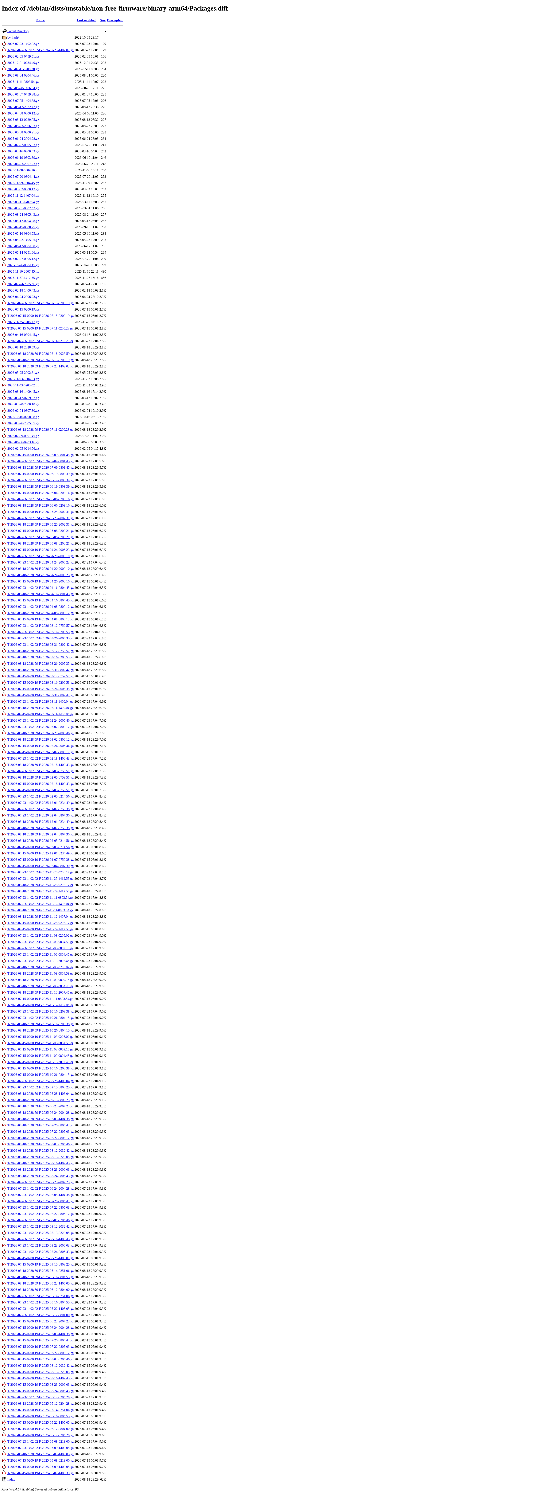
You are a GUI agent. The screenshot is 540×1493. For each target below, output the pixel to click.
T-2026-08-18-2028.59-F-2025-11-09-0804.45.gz (40, 986)
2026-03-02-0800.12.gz (23, 189)
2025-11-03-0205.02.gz (23, 385)
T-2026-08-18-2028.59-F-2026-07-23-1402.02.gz (40, 366)
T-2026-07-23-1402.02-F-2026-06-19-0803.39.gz (40, 480)
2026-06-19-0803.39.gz (23, 157)
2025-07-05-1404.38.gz (23, 100)
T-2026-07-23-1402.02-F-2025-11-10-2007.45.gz (40, 961)
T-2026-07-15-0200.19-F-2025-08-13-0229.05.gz (40, 1372)
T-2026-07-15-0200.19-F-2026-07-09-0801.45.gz (40, 455)
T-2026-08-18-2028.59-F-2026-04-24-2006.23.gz (40, 575)
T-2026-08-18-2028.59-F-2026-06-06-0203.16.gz (40, 505)
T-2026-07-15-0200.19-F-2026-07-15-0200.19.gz (40, 315)
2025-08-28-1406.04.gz (23, 88)
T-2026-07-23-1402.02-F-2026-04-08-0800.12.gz (40, 606)
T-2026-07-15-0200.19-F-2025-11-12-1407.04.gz (40, 1005)
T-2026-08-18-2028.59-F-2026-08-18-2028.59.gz (40, 353)
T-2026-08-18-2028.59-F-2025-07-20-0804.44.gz (40, 1125)
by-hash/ (13, 37)
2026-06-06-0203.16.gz (23, 442)
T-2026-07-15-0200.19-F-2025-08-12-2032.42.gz (40, 1365)
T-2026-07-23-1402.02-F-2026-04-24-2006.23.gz (40, 562)
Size (103, 20)
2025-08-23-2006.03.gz (23, 126)
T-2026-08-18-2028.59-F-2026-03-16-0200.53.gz (40, 657)
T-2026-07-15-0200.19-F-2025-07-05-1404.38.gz (40, 1334)
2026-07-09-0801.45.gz (23, 436)
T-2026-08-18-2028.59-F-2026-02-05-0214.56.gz (40, 840)
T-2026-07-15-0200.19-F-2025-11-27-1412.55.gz (40, 929)
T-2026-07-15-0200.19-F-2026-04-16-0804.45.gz (40, 600)
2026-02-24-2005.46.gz (23, 284)
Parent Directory (18, 31)
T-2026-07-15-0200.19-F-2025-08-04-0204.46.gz (40, 1359)
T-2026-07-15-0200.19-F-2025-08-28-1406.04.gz (40, 1258)
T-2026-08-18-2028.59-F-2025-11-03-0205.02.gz (40, 967)
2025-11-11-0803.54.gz (23, 81)
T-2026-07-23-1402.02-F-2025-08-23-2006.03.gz (40, 1245)
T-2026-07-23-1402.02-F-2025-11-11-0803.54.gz (40, 897)
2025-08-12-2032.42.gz (23, 107)
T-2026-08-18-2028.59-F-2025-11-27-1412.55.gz (40, 891)
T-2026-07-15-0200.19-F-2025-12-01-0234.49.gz (40, 853)
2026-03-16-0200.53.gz (23, 151)
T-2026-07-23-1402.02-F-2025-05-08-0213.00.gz (40, 1441)
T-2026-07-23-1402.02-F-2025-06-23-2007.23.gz (40, 1182)
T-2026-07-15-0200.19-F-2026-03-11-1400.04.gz (40, 714)
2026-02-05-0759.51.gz (23, 56)
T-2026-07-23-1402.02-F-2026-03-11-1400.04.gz (40, 701)
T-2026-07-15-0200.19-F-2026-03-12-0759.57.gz (40, 676)
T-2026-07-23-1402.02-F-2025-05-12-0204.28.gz (40, 1397)
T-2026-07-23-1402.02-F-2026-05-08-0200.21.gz (40, 537)
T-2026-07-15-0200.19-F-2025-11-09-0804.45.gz (40, 1055)
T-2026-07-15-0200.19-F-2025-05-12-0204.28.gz (40, 1435)
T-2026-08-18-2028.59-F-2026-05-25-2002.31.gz (40, 524)
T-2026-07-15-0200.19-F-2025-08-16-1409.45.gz (40, 1378)
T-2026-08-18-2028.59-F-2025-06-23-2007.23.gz (40, 1106)
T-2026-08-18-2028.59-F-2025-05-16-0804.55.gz (40, 1277)
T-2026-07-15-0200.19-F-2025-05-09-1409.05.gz (40, 1467)
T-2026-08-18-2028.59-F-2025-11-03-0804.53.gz (40, 973)
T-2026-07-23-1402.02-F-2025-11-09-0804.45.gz (40, 954)
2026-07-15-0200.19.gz (23, 309)
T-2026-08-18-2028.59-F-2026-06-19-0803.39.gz (40, 486)
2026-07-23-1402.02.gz (23, 44)
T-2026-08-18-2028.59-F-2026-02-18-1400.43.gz (40, 765)
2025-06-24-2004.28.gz (23, 138)
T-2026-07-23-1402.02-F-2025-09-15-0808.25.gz (40, 1087)
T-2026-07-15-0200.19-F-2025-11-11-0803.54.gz (40, 999)
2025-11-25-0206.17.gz (23, 322)
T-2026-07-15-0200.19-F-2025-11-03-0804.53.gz (40, 1043)
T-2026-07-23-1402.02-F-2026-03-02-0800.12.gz (40, 727)
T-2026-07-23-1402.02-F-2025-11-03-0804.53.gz (40, 942)
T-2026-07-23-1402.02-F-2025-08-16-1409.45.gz (40, 1239)
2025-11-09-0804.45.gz (23, 183)
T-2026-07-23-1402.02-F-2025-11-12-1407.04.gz (40, 904)
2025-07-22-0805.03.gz (23, 145)
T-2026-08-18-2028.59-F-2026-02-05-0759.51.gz (40, 777)
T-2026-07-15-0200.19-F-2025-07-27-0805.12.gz (40, 1353)
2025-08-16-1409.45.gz (23, 391)
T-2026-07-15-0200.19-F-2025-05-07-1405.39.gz (40, 1473)
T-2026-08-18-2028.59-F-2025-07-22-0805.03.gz (40, 1131)
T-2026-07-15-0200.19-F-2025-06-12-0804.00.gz (40, 1429)
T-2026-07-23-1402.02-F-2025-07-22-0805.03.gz (40, 1207)
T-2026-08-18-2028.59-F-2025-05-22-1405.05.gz (40, 1283)
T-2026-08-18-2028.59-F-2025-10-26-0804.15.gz (40, 1030)
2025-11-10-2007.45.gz (23, 271)
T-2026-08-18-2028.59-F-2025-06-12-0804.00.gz (40, 1289)
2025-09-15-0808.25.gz (23, 227)
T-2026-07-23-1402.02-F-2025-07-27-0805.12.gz (40, 1214)
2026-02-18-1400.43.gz (23, 290)
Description (115, 20)
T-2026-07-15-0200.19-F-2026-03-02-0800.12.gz (40, 752)
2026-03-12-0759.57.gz (23, 398)
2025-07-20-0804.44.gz (23, 176)
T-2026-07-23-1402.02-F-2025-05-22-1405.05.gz (40, 1308)
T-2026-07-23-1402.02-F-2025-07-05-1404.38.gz (40, 1195)
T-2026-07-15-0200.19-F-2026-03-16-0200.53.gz (40, 682)
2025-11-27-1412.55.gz (23, 278)
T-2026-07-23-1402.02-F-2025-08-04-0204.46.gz (40, 1220)
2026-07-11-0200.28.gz (23, 69)
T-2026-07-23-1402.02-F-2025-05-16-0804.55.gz (40, 1302)
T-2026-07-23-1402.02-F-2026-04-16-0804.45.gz (40, 587)
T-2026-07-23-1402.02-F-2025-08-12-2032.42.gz (40, 1226)
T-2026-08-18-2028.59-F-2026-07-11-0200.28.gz (40, 429)
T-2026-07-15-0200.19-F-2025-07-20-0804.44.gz (40, 1340)
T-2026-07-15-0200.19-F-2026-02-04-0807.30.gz (40, 866)
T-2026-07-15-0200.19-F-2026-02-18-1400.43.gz (40, 784)
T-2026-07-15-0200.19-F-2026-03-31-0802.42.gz (40, 695)
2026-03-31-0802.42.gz (23, 208)
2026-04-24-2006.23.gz (23, 297)
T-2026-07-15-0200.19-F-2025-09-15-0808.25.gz (40, 1264)
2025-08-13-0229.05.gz (23, 119)
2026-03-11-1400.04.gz (23, 202)
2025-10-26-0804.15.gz (23, 265)
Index (11, 1479)
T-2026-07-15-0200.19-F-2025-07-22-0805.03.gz (40, 1346)
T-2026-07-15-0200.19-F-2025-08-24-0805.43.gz (40, 1391)
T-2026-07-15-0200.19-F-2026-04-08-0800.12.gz (40, 619)
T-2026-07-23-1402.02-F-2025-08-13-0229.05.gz (40, 1233)
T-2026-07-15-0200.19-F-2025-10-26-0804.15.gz (40, 1074)
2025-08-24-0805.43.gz (23, 214)
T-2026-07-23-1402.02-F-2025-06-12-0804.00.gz (40, 1315)
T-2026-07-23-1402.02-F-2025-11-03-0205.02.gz (40, 935)
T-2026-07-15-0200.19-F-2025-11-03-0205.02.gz (40, 1036)
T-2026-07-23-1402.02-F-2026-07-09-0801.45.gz (40, 461)
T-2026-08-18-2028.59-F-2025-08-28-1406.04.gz (40, 1093)
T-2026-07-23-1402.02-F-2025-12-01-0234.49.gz (40, 802)
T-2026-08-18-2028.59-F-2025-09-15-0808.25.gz (40, 1100)
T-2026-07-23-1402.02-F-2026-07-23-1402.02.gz (40, 50)
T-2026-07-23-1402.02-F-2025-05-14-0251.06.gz (40, 1296)
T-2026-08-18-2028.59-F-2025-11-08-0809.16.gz (40, 980)
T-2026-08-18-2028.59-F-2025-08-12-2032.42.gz (40, 1150)
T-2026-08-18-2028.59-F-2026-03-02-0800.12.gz (40, 739)
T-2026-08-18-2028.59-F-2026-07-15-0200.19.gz (40, 360)
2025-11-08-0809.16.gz (23, 170)
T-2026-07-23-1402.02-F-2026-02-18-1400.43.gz (40, 758)
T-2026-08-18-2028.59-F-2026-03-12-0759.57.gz (40, 651)
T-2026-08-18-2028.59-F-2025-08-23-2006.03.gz (40, 1169)
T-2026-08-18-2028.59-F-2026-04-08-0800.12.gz (40, 613)
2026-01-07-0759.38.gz (23, 94)
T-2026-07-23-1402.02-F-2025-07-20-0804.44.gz (40, 1201)
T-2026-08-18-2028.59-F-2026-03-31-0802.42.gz (40, 670)
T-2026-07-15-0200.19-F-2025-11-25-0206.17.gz (40, 923)
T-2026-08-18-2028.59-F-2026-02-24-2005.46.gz (40, 733)
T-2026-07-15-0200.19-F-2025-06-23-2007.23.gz (40, 1321)
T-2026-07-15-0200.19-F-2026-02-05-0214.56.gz (40, 847)
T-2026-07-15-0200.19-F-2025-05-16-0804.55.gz (40, 1416)
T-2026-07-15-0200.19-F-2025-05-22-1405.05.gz (40, 1422)
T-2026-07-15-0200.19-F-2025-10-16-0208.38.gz (40, 1068)
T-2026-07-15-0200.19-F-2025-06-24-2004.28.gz (40, 1327)
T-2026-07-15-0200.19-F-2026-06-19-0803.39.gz (40, 474)
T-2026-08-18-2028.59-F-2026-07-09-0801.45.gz (40, 467)
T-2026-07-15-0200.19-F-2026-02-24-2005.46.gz (40, 746)
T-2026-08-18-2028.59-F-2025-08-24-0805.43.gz (40, 1176)
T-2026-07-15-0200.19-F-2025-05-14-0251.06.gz (40, 1410)
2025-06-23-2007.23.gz (23, 164)
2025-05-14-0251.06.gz (23, 252)
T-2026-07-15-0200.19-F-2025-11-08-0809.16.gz (40, 1049)
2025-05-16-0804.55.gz (23, 233)
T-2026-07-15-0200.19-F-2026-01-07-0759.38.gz (40, 859)
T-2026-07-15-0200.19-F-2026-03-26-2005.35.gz (40, 689)
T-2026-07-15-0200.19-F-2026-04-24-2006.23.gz (40, 549)
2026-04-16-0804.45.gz (23, 334)
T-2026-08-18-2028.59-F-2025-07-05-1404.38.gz (40, 1119)
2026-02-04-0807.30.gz (23, 410)
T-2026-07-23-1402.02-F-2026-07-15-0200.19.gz (40, 303)
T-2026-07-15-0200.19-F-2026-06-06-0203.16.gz (40, 493)
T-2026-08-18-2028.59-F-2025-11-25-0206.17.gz (40, 885)
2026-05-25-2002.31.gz (23, 372)
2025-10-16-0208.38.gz (23, 417)
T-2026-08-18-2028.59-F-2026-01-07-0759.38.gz (40, 828)
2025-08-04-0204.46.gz (23, 75)
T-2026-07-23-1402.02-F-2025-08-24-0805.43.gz (40, 1252)
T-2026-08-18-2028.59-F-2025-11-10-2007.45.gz (40, 992)
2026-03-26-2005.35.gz (23, 423)
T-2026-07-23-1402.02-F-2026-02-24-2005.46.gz (40, 720)
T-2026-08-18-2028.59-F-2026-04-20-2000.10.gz (40, 568)
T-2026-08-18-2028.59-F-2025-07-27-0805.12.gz (40, 1138)
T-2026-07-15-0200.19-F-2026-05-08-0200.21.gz (40, 531)
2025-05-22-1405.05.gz (23, 240)
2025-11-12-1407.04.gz (23, 195)
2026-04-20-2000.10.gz (23, 404)
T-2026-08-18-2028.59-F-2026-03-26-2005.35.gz (40, 663)
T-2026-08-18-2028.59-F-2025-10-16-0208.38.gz (40, 1024)
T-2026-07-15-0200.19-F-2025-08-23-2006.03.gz (40, 1384)
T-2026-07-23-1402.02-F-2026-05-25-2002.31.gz (40, 518)
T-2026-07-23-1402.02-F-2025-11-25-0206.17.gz (40, 872)
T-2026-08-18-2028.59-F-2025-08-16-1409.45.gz (40, 1163)
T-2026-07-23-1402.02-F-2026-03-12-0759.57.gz (40, 625)
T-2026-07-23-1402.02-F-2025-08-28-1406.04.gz (40, 1081)
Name (40, 20)
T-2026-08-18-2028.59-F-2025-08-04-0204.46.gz (40, 1144)
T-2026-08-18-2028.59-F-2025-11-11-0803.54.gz (40, 910)
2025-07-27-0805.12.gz (23, 259)
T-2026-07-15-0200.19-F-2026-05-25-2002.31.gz (40, 512)
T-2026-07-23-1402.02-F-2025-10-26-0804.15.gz (40, 1018)
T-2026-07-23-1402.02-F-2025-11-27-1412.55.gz (40, 878)
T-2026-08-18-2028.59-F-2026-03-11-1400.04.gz (40, 708)
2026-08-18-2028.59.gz (23, 347)
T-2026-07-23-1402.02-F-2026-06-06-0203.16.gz (40, 499)
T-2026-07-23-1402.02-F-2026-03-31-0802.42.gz (40, 644)
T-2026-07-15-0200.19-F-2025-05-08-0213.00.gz (40, 1460)
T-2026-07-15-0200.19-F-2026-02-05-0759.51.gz (40, 790)
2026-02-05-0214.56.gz (23, 448)
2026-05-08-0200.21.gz (23, 132)
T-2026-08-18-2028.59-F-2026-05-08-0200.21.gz (40, 543)
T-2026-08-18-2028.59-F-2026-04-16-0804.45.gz (40, 594)
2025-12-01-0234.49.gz (23, 63)
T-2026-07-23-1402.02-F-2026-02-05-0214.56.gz (40, 796)
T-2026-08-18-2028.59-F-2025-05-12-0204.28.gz (40, 1403)
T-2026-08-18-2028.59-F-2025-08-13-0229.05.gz (40, 1157)
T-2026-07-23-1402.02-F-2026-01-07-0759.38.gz (40, 809)
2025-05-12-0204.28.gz (23, 221)
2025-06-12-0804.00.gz (23, 246)
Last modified (86, 20)
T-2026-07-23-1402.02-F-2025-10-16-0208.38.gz (40, 1011)
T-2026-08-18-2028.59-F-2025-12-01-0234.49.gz (40, 821)
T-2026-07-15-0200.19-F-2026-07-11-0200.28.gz (40, 328)
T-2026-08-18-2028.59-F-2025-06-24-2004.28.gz (40, 1112)
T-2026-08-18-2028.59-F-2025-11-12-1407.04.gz (40, 916)
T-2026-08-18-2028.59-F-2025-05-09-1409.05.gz (40, 1454)
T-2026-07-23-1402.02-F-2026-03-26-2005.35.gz (40, 638)
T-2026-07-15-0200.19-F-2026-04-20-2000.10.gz (40, 581)
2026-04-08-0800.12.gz (23, 113)
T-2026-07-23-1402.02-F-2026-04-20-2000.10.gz (40, 556)
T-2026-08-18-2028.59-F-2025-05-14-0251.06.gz (40, 1270)
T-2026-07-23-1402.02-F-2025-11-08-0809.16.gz (40, 948)
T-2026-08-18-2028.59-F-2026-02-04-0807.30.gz (40, 834)
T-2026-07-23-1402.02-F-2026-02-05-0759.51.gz (40, 771)
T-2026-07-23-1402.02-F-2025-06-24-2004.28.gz (40, 1188)
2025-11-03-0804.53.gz (23, 379)
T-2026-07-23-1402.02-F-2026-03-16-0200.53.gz (40, 632)
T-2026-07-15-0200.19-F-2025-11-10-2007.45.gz (40, 1062)
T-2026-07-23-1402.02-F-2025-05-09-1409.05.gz (40, 1448)
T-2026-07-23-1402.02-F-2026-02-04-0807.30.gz (40, 815)
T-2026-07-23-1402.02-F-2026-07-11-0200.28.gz (40, 341)
